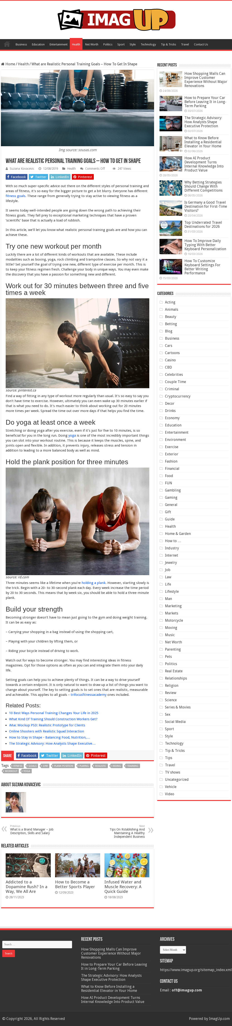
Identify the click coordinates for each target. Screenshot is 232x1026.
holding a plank (94, 583)
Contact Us (201, 44)
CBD (168, 367)
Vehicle (170, 787)
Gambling (173, 490)
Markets (171, 613)
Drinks (170, 411)
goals (32, 766)
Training (132, 766)
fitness (17, 766)
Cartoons (172, 353)
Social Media (175, 722)
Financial (172, 468)
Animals (171, 309)
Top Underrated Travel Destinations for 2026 (203, 224)
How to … (173, 541)
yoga (72, 435)
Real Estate (174, 671)
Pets (168, 656)
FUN (168, 483)
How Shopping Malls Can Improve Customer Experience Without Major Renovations (205, 79)
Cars (168, 346)
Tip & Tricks (168, 44)
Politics (107, 44)
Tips (168, 758)
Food (169, 476)
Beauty (170, 317)
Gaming (171, 497)
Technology (148, 44)
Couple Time (175, 382)
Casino (170, 360)
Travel (185, 44)
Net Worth (91, 44)
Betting (171, 324)
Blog (168, 331)
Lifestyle (172, 591)
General (171, 505)
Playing (84, 766)
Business (21, 44)
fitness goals (15, 196)
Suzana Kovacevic (22, 168)
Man (168, 599)
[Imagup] (116, 19)
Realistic (100, 766)
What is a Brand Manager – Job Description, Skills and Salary (31, 830)
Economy (172, 418)
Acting (170, 302)
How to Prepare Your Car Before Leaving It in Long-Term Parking (205, 102)
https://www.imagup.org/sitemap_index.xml (196, 970)
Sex (167, 714)
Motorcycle (174, 620)
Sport (121, 44)
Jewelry (171, 562)
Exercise (171, 447)
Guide (170, 519)
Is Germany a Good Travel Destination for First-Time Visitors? (205, 206)
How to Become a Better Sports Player (75, 884)
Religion (171, 685)
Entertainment (59, 44)
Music (170, 635)
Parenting (173, 649)
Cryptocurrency (178, 396)
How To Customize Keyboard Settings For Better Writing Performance (202, 267)
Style (133, 44)
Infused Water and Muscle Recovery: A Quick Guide (122, 887)
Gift (168, 512)
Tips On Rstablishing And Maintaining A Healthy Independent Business (127, 831)
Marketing (173, 606)
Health (76, 44)
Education (38, 44)
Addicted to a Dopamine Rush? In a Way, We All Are (26, 887)
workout (11, 771)
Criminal (172, 389)
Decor (169, 403)
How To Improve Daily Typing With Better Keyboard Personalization (205, 245)
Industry (172, 548)
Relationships (176, 678)
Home (7, 44)
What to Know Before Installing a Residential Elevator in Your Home (203, 142)
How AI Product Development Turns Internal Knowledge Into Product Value (204, 164)
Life (168, 584)
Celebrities (174, 374)
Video (169, 794)
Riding (117, 766)
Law (168, 577)
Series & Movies (178, 707)
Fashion (171, 461)
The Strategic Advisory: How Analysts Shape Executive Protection (203, 122)
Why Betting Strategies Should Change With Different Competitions (203, 186)
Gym (45, 766)
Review (170, 693)
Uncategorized (177, 779)
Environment (175, 440)
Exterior (171, 454)
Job (167, 570)
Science (171, 700)
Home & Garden (178, 534)
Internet (171, 555)
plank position (63, 766)
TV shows (172, 772)
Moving (171, 628)
